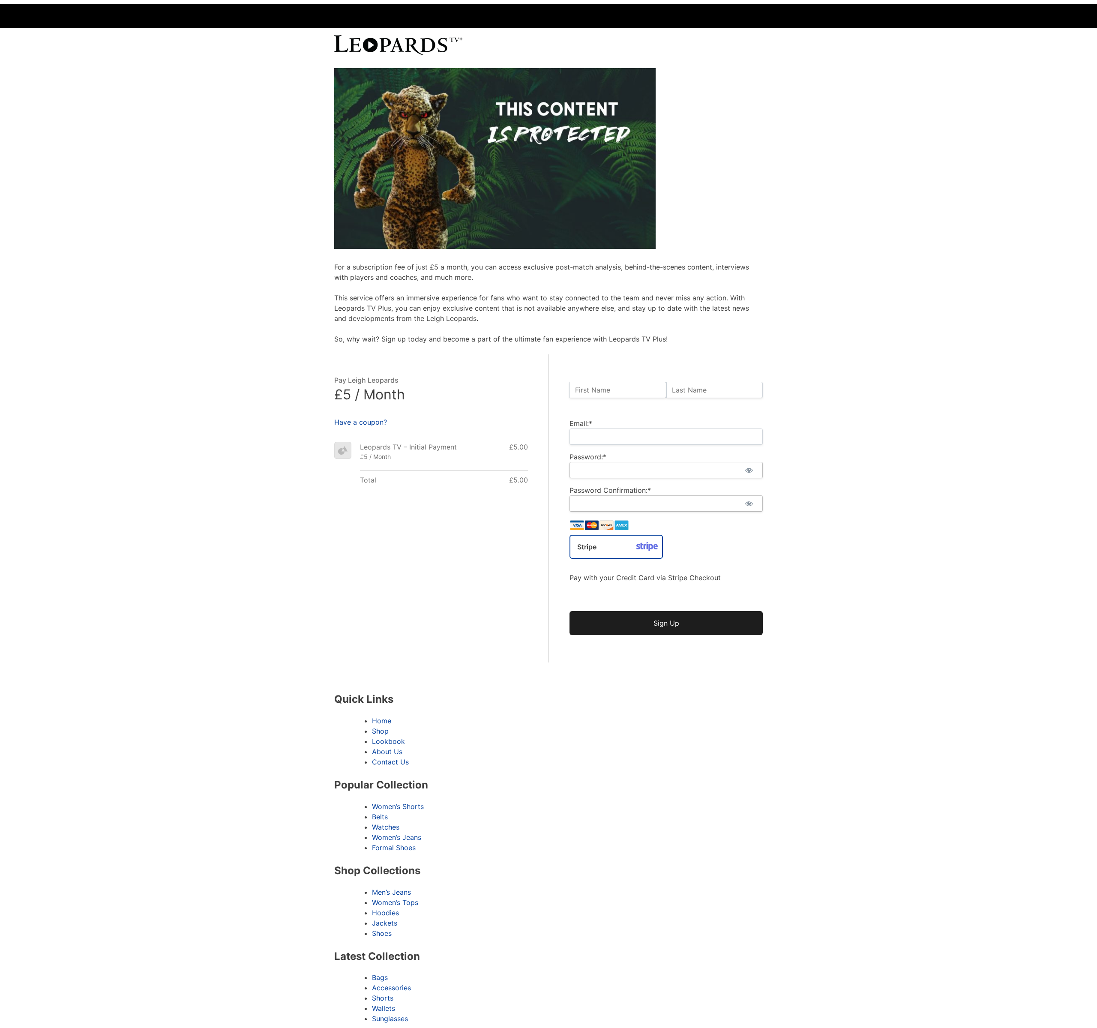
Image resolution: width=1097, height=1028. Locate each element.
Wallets (383, 1008)
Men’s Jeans (391, 892)
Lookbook (388, 741)
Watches (385, 827)
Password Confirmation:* (610, 490)
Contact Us (390, 762)
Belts (380, 816)
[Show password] (749, 470)
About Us (387, 751)
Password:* (587, 457)
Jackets (384, 923)
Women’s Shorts (398, 806)
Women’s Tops (395, 902)
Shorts (382, 998)
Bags (380, 977)
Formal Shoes (394, 847)
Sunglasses (390, 1018)
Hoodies (385, 912)
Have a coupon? (360, 422)
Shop (380, 731)
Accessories (391, 987)
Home (381, 720)
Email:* (580, 423)
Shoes (382, 933)
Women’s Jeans (396, 837)
